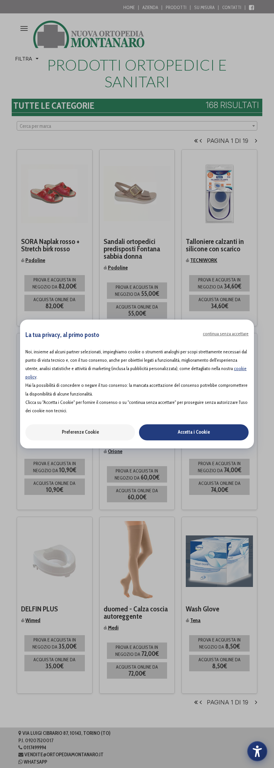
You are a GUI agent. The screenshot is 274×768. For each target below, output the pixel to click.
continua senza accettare (226, 334)
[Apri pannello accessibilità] (257, 751)
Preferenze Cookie (80, 432)
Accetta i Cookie (194, 432)
